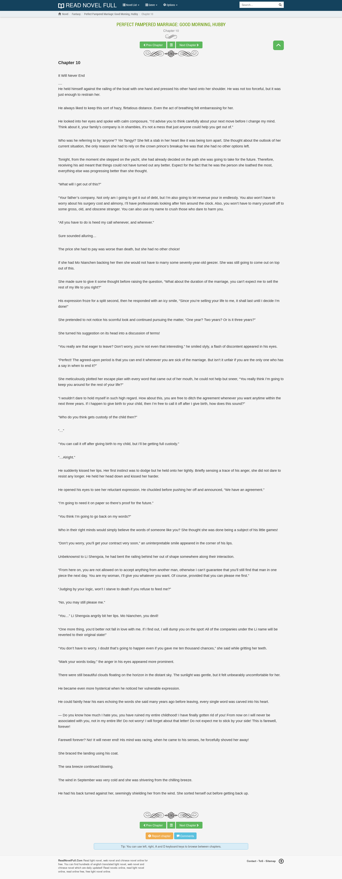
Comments (187, 836)
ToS (260, 861)
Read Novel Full (90, 5)
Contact (251, 861)
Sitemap (271, 861)
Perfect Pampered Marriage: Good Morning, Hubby (171, 24)
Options (171, 5)
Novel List (131, 5)
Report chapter (161, 836)
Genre (151, 5)
